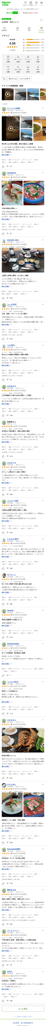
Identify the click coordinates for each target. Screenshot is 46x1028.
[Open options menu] (43, 108)
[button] (8, 94)
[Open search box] (4, 78)
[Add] (41, 20)
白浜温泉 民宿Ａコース (10, 22)
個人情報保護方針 (27, 1023)
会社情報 (16, 1023)
